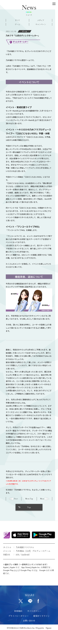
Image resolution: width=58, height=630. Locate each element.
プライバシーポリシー (18, 615)
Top (29, 507)
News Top (29, 499)
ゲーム (17, 24)
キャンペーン (40, 24)
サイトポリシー (34, 611)
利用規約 (18, 611)
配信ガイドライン (41, 615)
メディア (40, 20)
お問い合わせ (29, 620)
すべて (17, 20)
